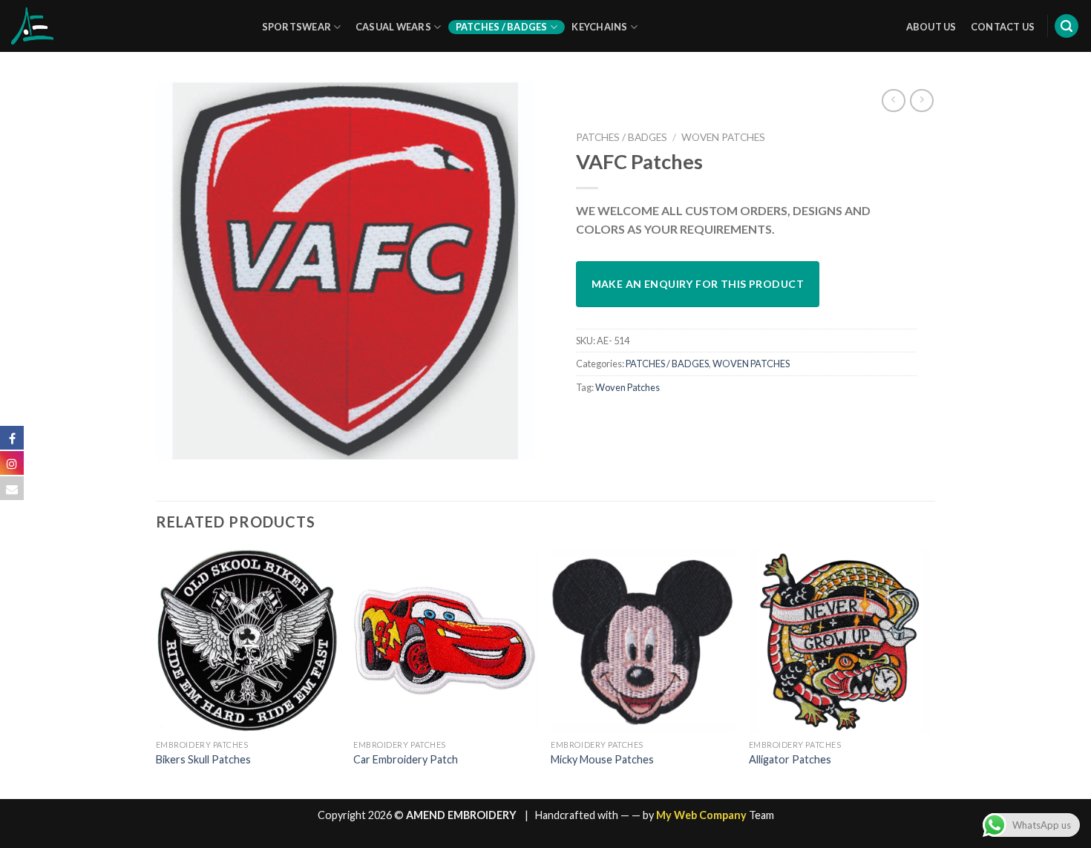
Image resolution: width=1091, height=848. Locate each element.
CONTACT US (1003, 27)
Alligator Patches (790, 759)
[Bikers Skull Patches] (247, 640)
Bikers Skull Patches (203, 759)
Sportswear (297, 27)
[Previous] (156, 673)
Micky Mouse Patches (602, 759)
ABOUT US (931, 27)
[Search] (1066, 26)
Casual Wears (393, 27)
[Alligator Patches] (840, 640)
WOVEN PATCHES (723, 137)
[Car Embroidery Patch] (445, 640)
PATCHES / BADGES (621, 137)
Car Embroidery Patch (405, 759)
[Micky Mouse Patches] (642, 640)
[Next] (931, 673)
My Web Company (701, 815)
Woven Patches (627, 387)
